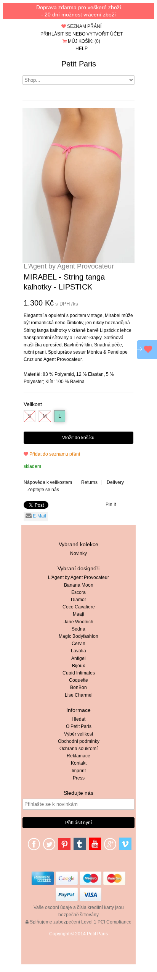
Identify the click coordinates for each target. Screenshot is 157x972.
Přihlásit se (55, 34)
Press (79, 778)
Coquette (78, 680)
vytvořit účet (105, 34)
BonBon (78, 687)
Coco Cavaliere (78, 607)
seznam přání (83, 26)
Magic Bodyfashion (78, 636)
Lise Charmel (79, 695)
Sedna (78, 629)
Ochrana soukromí (78, 748)
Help (81, 48)
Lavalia (78, 650)
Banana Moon (78, 585)
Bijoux (78, 665)
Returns (89, 482)
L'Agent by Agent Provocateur (78, 577)
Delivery (115, 482)
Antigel (78, 658)
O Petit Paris (78, 726)
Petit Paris (78, 64)
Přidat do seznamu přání (54, 454)
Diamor (78, 599)
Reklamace (78, 756)
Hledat (78, 719)
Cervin (78, 643)
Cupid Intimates (78, 673)
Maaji (78, 614)
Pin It (111, 504)
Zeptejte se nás (43, 489)
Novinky (78, 553)
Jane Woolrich (78, 621)
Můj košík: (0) (83, 41)
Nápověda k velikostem (48, 482)
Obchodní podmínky (78, 741)
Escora (78, 592)
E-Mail (39, 516)
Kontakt (79, 763)
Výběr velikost (78, 734)
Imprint (79, 770)
